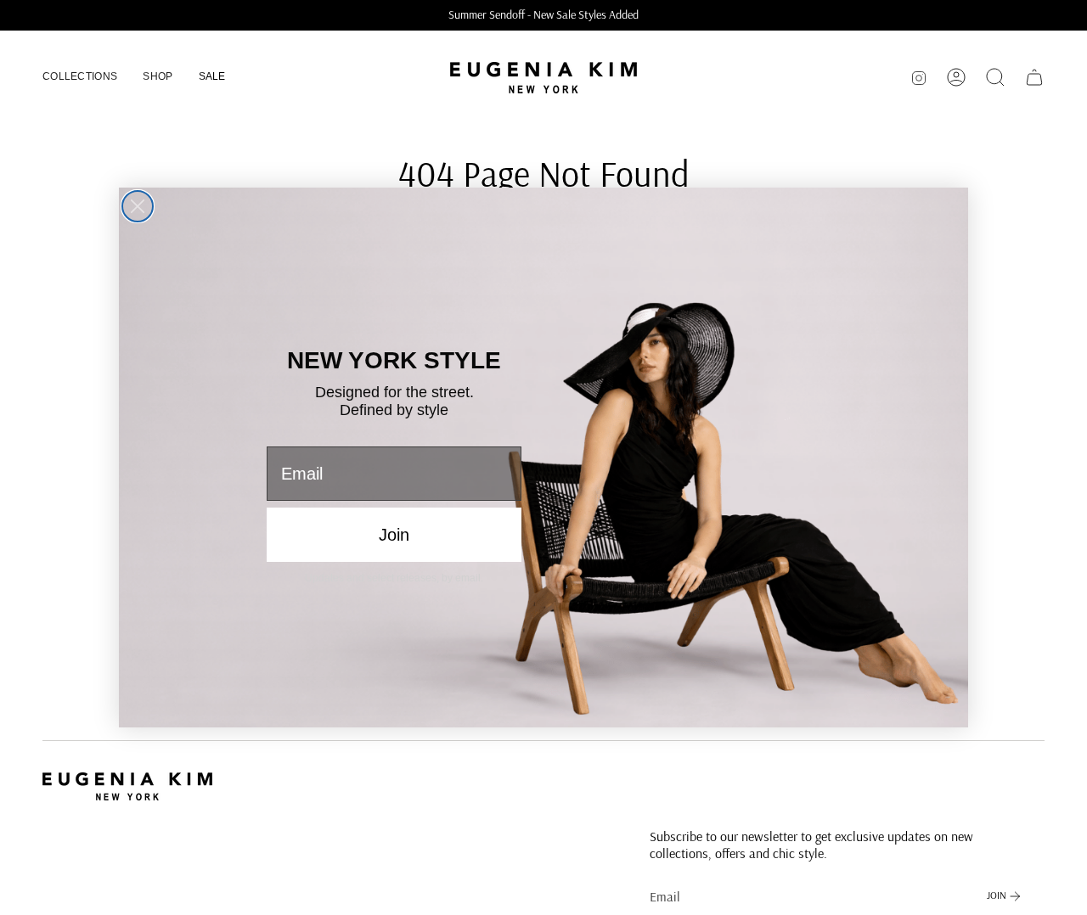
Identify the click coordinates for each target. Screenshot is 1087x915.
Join (394, 534)
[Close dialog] (137, 206)
